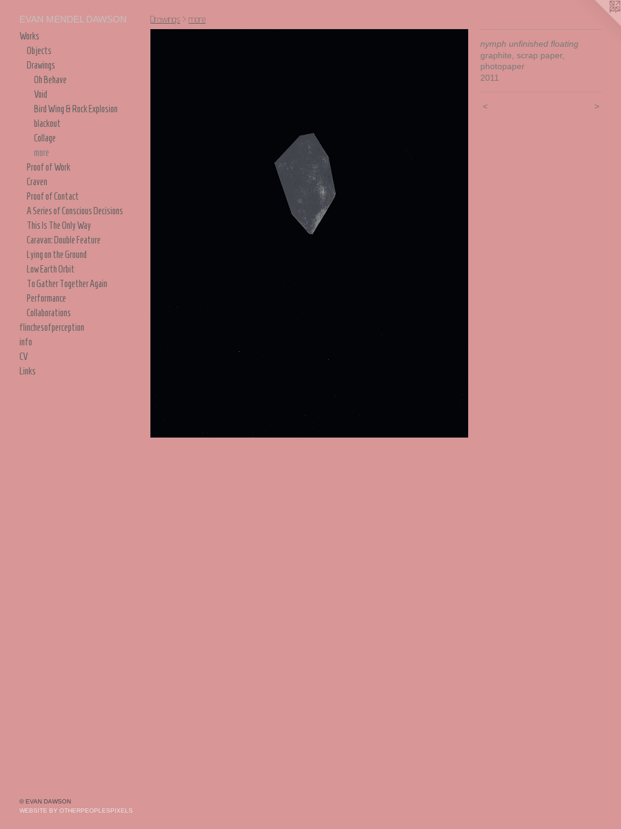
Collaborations (49, 313)
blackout (47, 123)
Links (27, 371)
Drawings (41, 65)
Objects (39, 51)
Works (29, 36)
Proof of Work (48, 167)
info (25, 342)
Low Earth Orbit (51, 269)
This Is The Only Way (59, 225)
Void (40, 94)
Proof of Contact (53, 196)
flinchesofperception (51, 327)
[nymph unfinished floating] (309, 233)
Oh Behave (50, 80)
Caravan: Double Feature (64, 240)
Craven (37, 182)
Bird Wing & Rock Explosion (76, 109)
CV (23, 356)
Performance (46, 298)
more (41, 152)
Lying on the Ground (57, 254)
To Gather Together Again (67, 284)
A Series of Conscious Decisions (75, 211)
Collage (45, 138)
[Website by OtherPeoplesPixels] (596, 24)
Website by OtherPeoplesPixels (76, 810)
